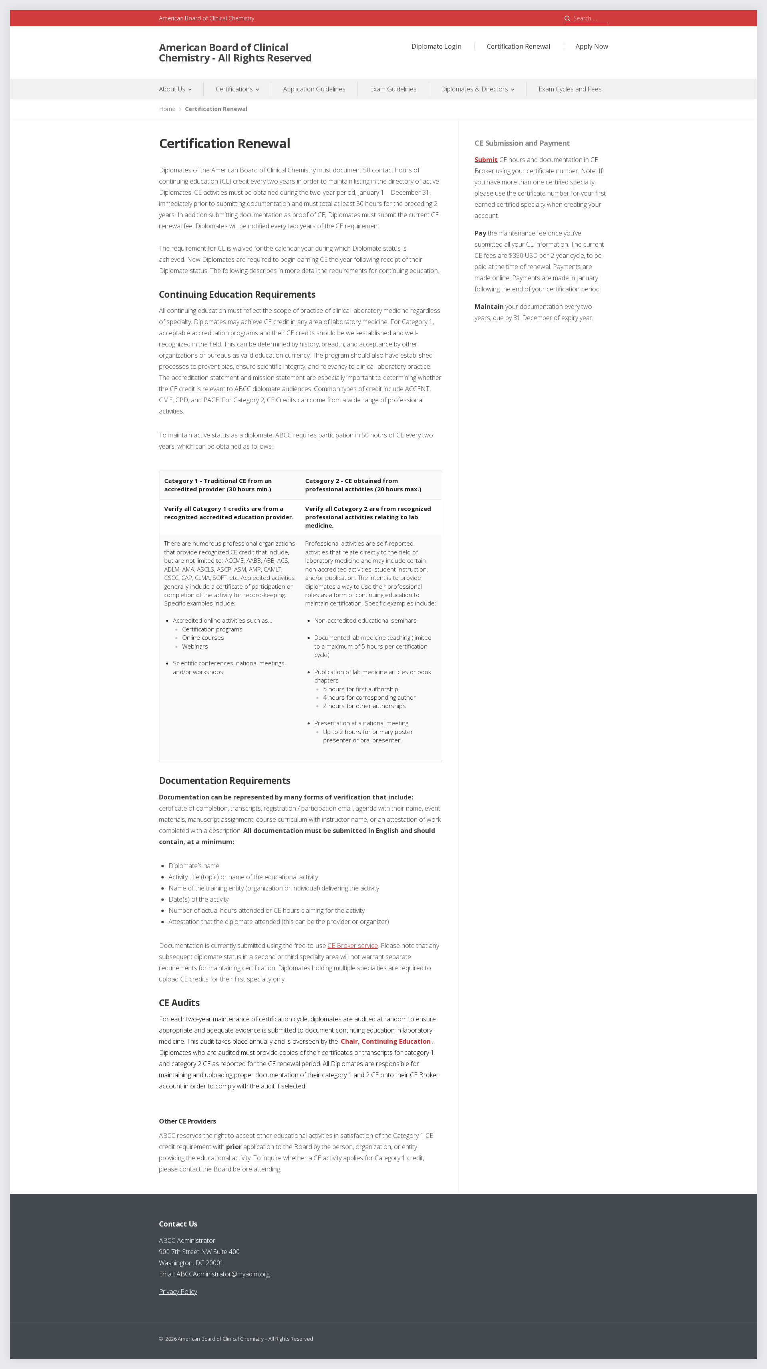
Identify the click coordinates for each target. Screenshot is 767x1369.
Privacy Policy (178, 1291)
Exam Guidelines (393, 89)
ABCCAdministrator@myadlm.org (223, 1274)
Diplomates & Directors (474, 89)
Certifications (234, 89)
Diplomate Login (436, 46)
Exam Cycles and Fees (570, 89)
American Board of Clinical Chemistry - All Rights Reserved (235, 52)
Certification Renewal (518, 46)
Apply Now (592, 46)
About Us (172, 89)
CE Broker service (353, 945)
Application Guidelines (314, 89)
